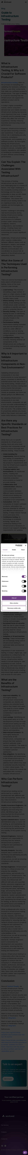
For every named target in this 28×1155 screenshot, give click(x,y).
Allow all (14, 598)
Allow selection (14, 603)
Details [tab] (14, 549)
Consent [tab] (5, 549)
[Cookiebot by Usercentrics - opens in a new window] (16, 546)
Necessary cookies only (13, 608)
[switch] (24, 581)
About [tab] (23, 549)
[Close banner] (25, 545)
